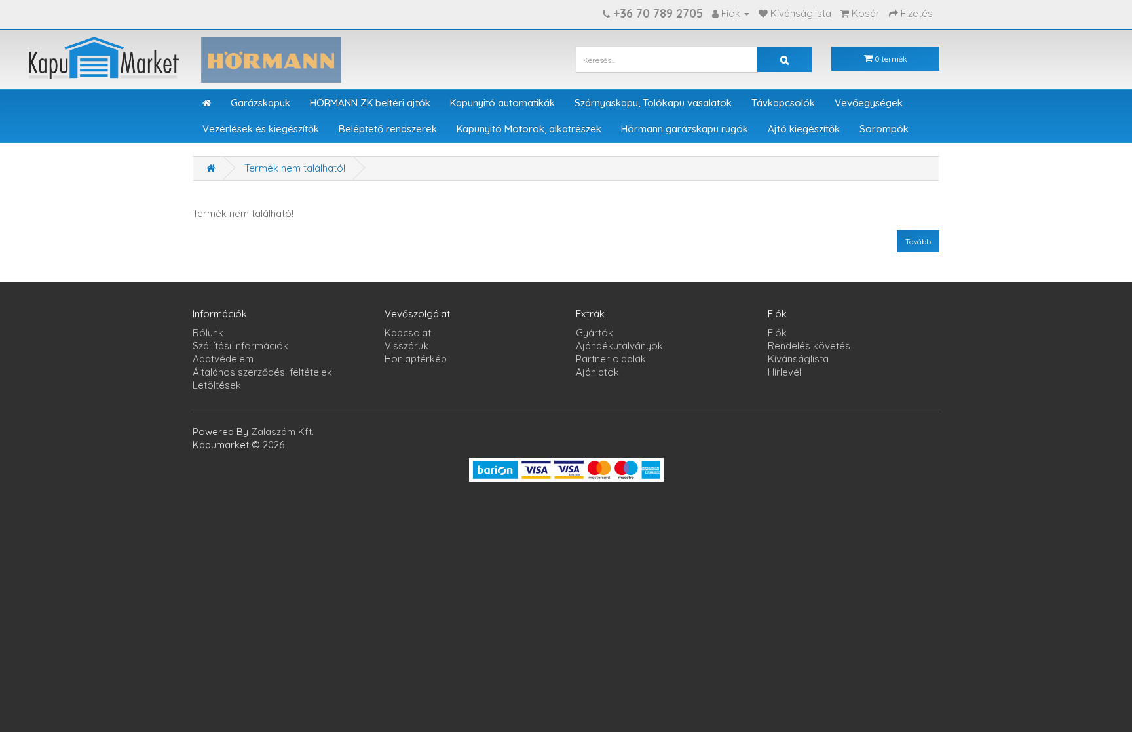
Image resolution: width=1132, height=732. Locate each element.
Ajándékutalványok (619, 345)
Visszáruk (406, 345)
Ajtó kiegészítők (804, 129)
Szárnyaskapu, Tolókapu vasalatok (653, 102)
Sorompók (884, 129)
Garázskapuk (260, 102)
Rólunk (208, 332)
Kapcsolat (408, 332)
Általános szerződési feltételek (262, 372)
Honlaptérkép (416, 359)
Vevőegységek (869, 102)
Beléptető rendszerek (388, 129)
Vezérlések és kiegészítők (260, 129)
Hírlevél (784, 372)
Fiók (777, 332)
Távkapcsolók (783, 102)
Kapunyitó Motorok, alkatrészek (529, 129)
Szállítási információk (240, 345)
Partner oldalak (611, 359)
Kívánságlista (798, 359)
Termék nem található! (294, 168)
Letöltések (217, 385)
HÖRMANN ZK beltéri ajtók (370, 102)
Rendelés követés (809, 345)
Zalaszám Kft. (282, 431)
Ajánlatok (597, 372)
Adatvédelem (223, 359)
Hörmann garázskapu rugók (684, 129)
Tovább (918, 241)
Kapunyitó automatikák (502, 102)
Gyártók (594, 332)
